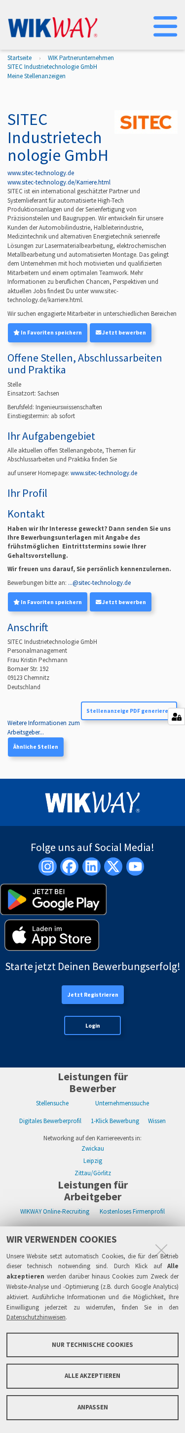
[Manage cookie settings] (176, 716)
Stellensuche (52, 1103)
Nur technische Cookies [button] (92, 1345)
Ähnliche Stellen (35, 746)
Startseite (19, 58)
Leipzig (92, 1161)
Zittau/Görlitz (92, 1173)
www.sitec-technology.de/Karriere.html (59, 182)
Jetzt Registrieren (93, 994)
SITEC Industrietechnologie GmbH (52, 66)
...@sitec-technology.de (99, 583)
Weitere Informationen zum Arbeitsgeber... (43, 727)
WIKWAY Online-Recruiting (54, 1211)
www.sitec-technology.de (40, 173)
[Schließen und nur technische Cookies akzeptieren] (161, 1250)
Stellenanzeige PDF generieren (129, 710)
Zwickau (92, 1148)
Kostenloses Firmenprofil (132, 1211)
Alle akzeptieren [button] (92, 1376)
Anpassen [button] (92, 1407)
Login (92, 1025)
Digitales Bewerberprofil (50, 1121)
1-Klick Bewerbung (115, 1121)
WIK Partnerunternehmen (81, 58)
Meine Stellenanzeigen (36, 76)
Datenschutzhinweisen (36, 1317)
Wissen (157, 1121)
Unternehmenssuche (122, 1103)
